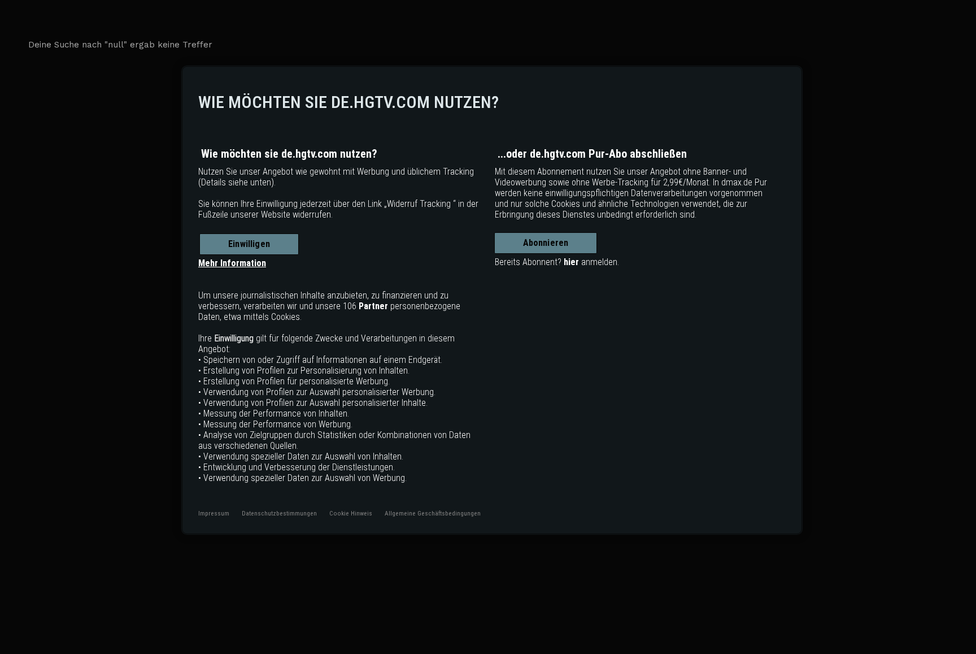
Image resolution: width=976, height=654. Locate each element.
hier (571, 262)
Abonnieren (546, 242)
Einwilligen (249, 244)
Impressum (213, 513)
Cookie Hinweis (350, 513)
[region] (492, 300)
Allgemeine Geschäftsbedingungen (433, 513)
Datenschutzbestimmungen (279, 513)
